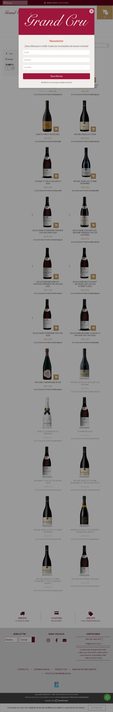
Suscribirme (56, 76)
